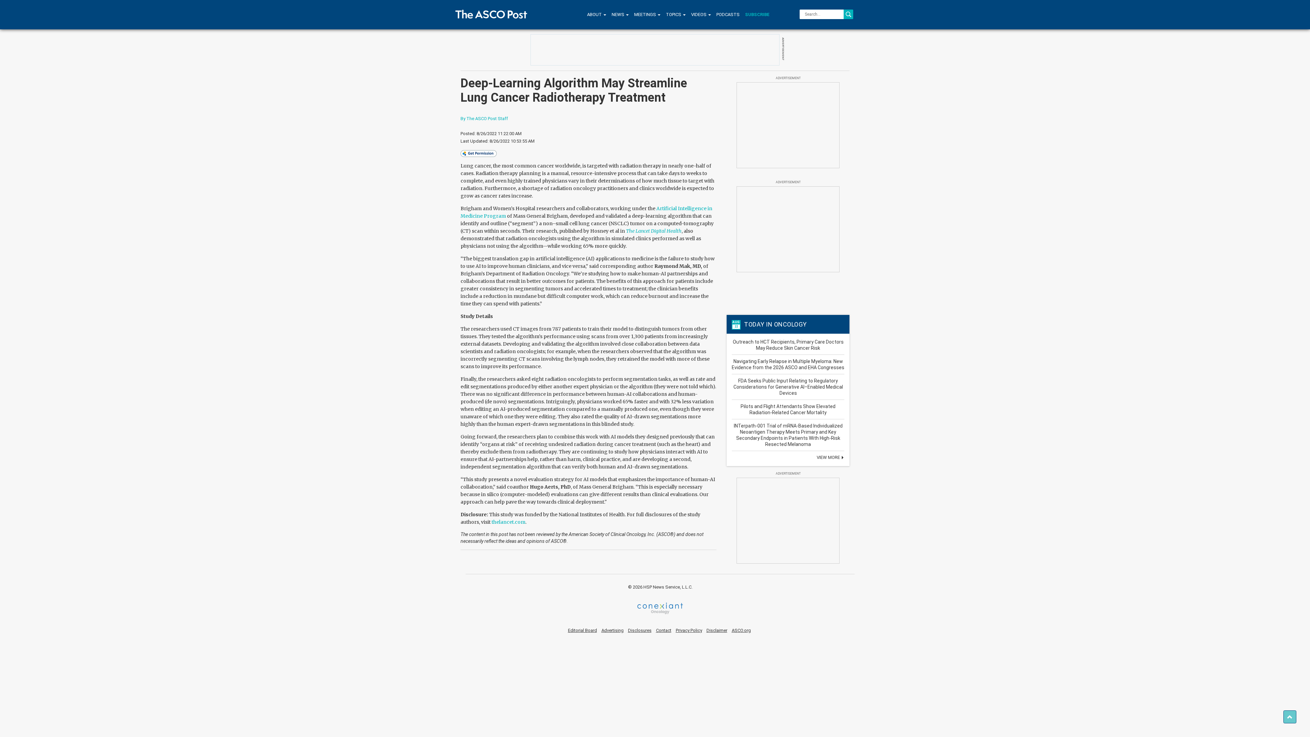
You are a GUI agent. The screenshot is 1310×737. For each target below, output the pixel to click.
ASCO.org (741, 630)
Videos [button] (699, 14)
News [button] (618, 14)
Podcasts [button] (728, 14)
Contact (663, 630)
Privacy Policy (689, 630)
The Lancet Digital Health (654, 231)
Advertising (612, 630)
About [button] (595, 14)
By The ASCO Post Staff (484, 118)
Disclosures (640, 630)
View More (829, 457)
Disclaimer (717, 630)
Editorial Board (582, 630)
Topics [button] (674, 14)
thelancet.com (508, 522)
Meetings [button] (645, 14)
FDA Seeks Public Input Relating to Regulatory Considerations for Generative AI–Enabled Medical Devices (788, 387)
